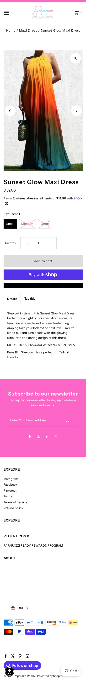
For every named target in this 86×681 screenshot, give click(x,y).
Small (10, 223)
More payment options (43, 285)
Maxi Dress (28, 30)
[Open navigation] (9, 13)
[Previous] (10, 110)
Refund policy (13, 508)
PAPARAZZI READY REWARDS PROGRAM (33, 545)
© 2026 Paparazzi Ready (20, 676)
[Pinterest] (47, 437)
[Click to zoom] (75, 58)
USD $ (23, 608)
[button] (9, 671)
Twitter (9, 496)
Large (44, 223)
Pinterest (10, 490)
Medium (27, 223)
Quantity (10, 243)
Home (11, 30)
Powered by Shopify (50, 676)
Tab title (29, 298)
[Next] (76, 110)
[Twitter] (38, 437)
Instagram (11, 479)
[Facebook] (30, 437)
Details (12, 299)
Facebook (10, 484)
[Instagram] (55, 437)
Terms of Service (15, 502)
